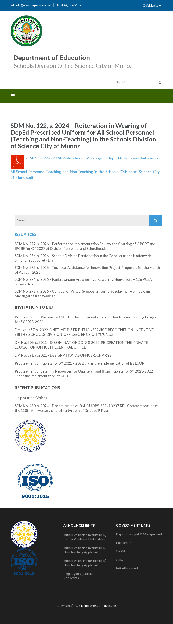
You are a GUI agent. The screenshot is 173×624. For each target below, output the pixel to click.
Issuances (25, 234)
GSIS (119, 560)
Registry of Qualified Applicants (78, 575)
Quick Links (150, 5)
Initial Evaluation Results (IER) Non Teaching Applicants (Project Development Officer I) (86, 550)
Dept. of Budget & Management (139, 534)
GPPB (120, 551)
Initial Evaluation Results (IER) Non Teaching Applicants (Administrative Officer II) (84, 563)
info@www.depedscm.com (33, 5)
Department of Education (52, 58)
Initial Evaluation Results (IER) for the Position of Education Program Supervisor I (84, 537)
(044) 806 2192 (71, 5)
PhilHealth (123, 543)
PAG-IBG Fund (127, 568)
